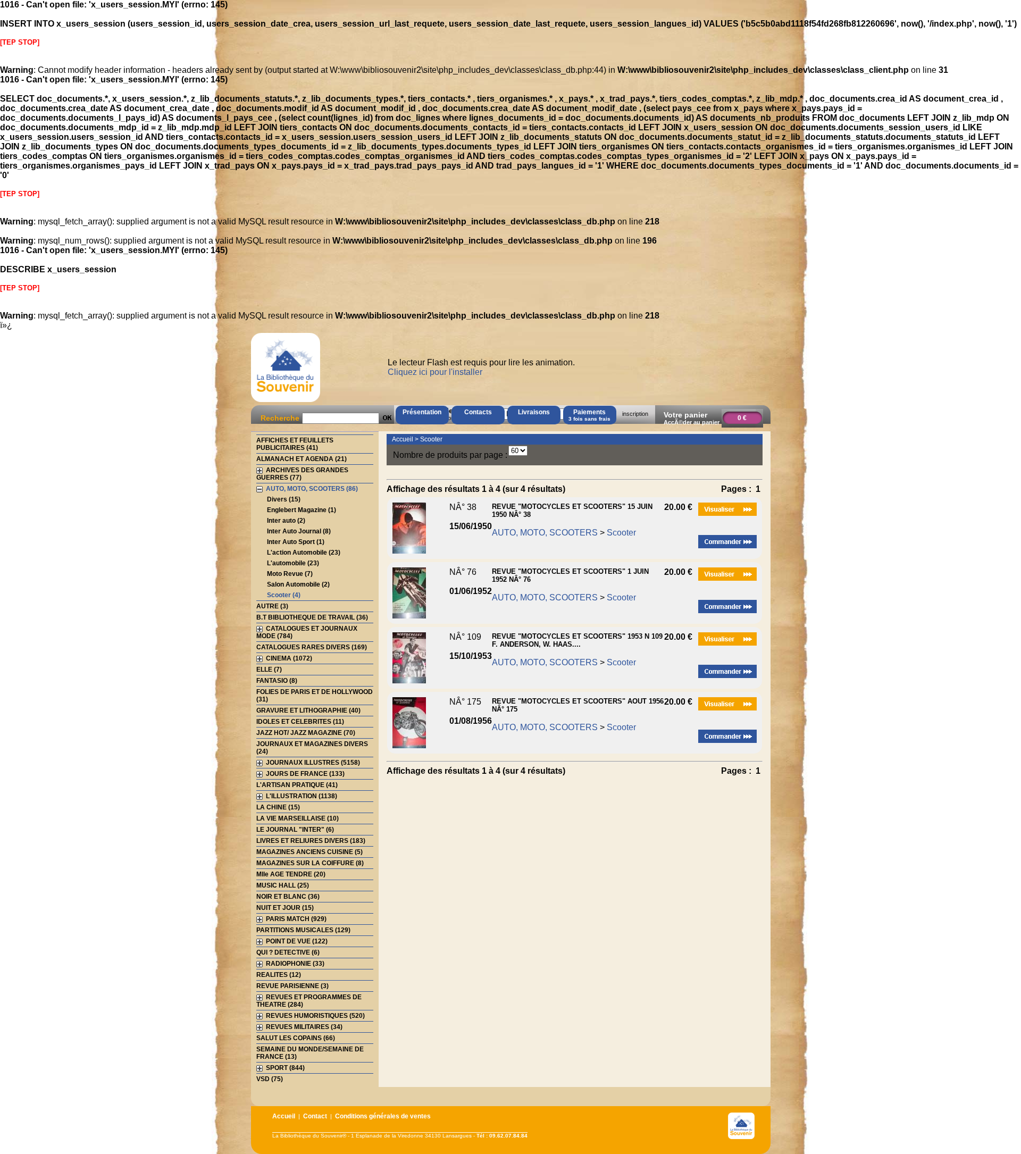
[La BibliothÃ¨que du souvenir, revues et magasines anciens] (285, 401)
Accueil (402, 439)
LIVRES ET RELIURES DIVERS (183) (310, 840)
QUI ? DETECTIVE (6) (288, 952)
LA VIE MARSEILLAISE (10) (297, 818)
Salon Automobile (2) (298, 584)
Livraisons (534, 412)
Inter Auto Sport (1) (295, 542)
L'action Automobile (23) (303, 552)
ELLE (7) (269, 669)
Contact (315, 1116)
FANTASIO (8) (276, 680)
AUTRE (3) (272, 606)
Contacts (478, 412)
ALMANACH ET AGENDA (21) (301, 459)
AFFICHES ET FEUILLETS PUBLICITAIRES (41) (294, 444)
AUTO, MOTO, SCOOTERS (545, 532)
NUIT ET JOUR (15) (285, 908)
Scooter (431, 439)
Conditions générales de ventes (383, 1116)
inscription (635, 414)
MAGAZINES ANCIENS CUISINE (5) (309, 852)
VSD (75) (269, 1079)
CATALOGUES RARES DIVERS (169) (311, 647)
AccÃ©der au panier (691, 422)
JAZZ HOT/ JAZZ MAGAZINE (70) (305, 733)
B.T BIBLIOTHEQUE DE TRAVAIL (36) (312, 617)
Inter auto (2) (286, 520)
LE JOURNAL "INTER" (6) (295, 829)
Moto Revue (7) (290, 574)
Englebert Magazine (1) (301, 510)
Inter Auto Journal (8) (299, 531)
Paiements (589, 415)
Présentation (422, 412)
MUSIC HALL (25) (282, 885)
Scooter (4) (283, 595)
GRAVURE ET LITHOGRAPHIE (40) (308, 710)
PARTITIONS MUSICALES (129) (303, 930)
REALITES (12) (278, 975)
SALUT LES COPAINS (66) (295, 1038)
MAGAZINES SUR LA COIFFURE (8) (310, 863)
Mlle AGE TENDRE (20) (290, 874)
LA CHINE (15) (278, 807)
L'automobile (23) (293, 563)
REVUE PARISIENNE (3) (292, 986)
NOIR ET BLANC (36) (288, 896)
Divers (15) (283, 499)
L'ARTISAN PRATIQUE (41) (297, 785)
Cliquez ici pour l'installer (435, 372)
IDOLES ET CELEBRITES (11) (300, 721)
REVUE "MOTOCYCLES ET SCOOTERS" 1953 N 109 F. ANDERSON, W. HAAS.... (577, 640)
